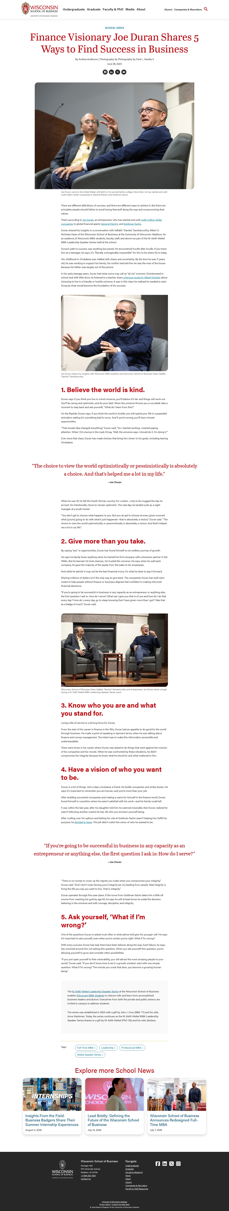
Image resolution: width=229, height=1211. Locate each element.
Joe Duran (88, 220)
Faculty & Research (134, 1172)
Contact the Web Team (121, 1204)
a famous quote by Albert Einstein (141, 277)
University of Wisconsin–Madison (114, 1202)
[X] (117, 72)
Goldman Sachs (132, 224)
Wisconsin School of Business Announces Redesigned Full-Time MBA (174, 1120)
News (128, 1175)
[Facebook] (105, 72)
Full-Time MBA (85, 1047)
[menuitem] (73, 9)
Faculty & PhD (113, 9)
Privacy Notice (105, 1204)
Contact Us (86, 1178)
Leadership (107, 1047)
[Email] (124, 72)
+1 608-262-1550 (88, 1175)
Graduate (93, 9)
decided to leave (83, 822)
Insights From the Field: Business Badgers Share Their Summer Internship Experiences (51, 1120)
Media (130, 9)
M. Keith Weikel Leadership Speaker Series (95, 991)
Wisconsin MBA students (90, 995)
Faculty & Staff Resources (136, 1188)
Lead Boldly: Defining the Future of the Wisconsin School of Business (113, 1120)
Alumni (168, 9)
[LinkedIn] (111, 72)
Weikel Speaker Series (89, 1054)
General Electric (109, 224)
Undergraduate (74, 9)
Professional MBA (131, 1047)
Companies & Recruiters (188, 9)
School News (114, 28)
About (141, 9)
